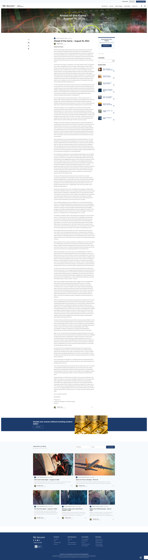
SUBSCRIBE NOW (106, 45)
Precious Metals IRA (85, 539)
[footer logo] (39, 537)
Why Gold (83, 542)
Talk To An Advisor (85, 545)
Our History (56, 539)
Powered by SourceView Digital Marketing (80, 554)
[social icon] (33, 540)
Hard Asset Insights (57, 542)
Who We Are (105, 6)
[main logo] (19, 6)
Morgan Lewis (60, 43)
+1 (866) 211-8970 (125, 1)
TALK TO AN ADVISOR (141, 1)
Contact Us (132, 1)
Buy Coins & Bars (85, 540)
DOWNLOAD (38, 426)
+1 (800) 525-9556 (37, 542)
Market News (127, 6)
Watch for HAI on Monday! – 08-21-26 (87, 479)
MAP (55, 540)
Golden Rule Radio (99, 542)
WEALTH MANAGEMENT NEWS (77, 12)
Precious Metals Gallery (86, 544)
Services (111, 6)
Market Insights (118, 6)
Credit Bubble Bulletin (99, 545)
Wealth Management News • (62, 38)
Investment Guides (99, 539)
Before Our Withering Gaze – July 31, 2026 (100, 509)
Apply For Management (72, 544)
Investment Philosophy (72, 542)
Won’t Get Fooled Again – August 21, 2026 (46, 479)
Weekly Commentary (99, 540)
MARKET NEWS (67, 12)
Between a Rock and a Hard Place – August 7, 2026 (72, 509)
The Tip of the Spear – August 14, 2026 (45, 509)
